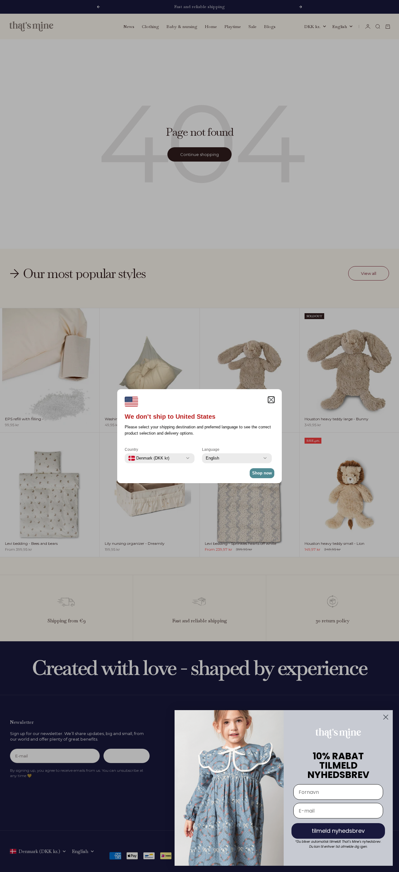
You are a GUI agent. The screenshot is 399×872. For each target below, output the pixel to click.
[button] (271, 400)
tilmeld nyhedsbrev (338, 831)
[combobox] (148, 458)
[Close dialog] (385, 717)
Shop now (262, 473)
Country (131, 449)
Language (210, 449)
